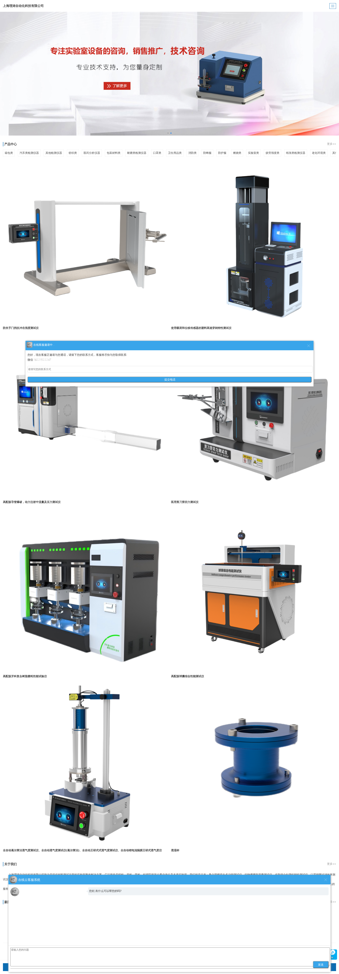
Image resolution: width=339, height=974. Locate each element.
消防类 (192, 152)
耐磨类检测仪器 (136, 152)
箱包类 (9, 152)
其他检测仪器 (54, 152)
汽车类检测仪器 (29, 152)
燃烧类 (237, 152)
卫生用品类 (175, 152)
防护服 (222, 152)
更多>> (331, 143)
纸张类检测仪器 (295, 152)
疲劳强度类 (272, 152)
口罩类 (157, 152)
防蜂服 (207, 152)
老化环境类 (319, 152)
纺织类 (73, 152)
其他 (335, 152)
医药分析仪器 (92, 152)
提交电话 (169, 379)
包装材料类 (113, 152)
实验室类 (253, 152)
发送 (321, 964)
